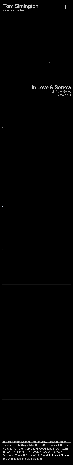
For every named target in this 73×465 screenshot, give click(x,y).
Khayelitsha (27, 445)
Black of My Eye (35, 455)
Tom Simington (20, 6)
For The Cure (14, 452)
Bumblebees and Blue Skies (22, 458)
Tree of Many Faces (43, 441)
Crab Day (29, 448)
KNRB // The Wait (48, 445)
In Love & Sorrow (59, 455)
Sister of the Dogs (16, 441)
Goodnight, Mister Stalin (53, 448)
